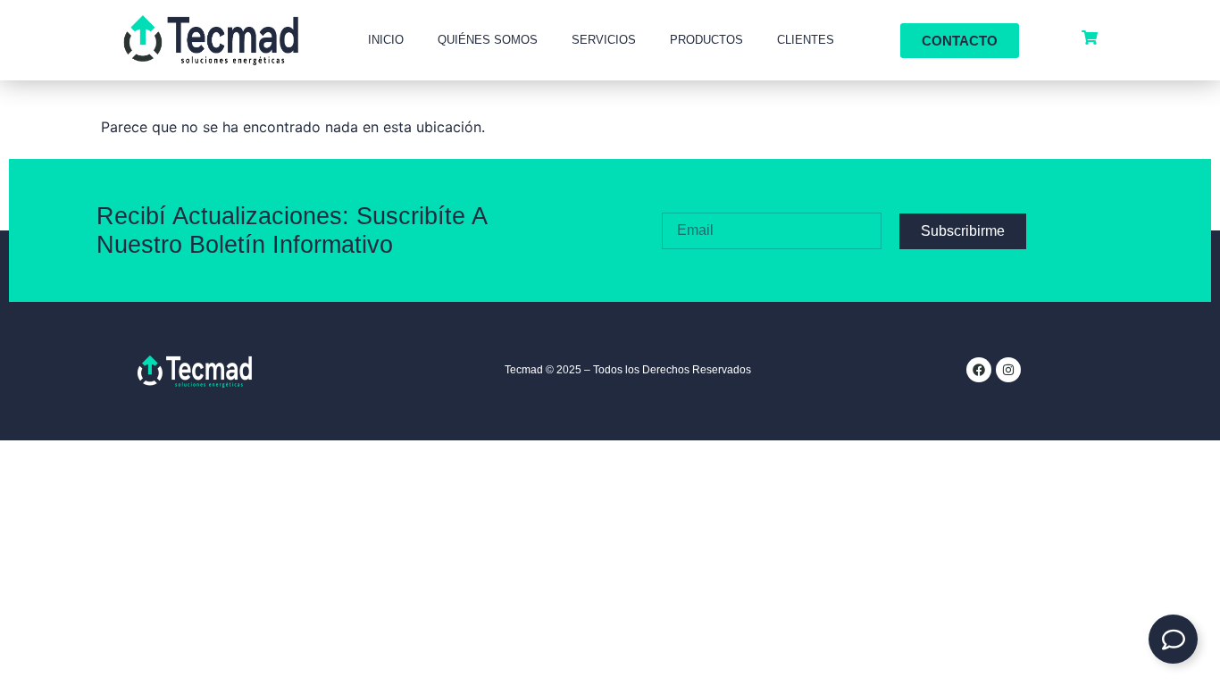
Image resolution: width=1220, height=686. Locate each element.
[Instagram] (1008, 369)
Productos (706, 39)
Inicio (386, 39)
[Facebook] (978, 369)
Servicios (604, 39)
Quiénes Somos (488, 39)
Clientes (805, 39)
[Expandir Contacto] (1173, 639)
